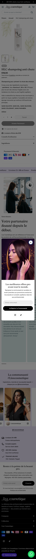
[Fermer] (31, 242)
